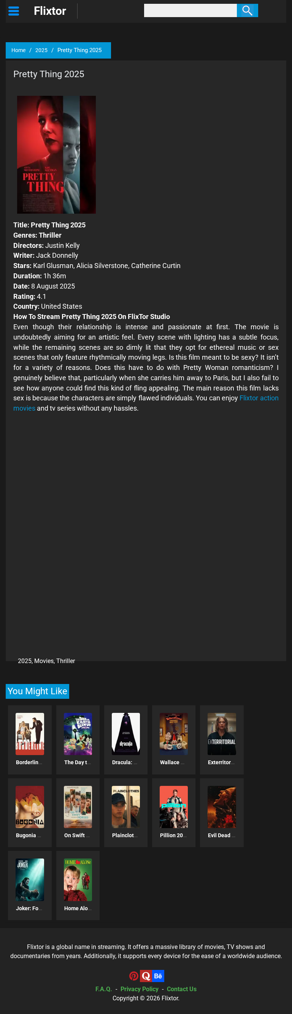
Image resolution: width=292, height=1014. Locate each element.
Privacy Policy (140, 989)
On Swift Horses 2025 (90, 835)
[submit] (247, 10)
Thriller (65, 661)
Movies (44, 661)
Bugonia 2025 (32, 835)
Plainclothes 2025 (134, 835)
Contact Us (182, 989)
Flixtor (170, 998)
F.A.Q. (103, 989)
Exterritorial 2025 (229, 762)
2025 (41, 50)
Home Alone (79, 908)
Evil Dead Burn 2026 (232, 835)
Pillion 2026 (174, 835)
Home (18, 50)
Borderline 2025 (35, 762)
